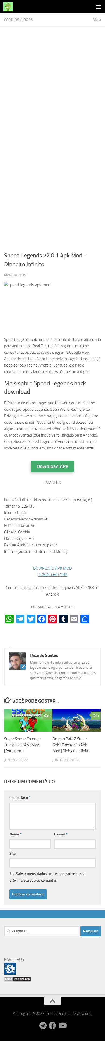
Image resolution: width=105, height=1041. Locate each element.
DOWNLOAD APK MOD (52, 568)
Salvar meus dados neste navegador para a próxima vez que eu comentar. (47, 877)
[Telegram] (43, 1025)
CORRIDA (11, 19)
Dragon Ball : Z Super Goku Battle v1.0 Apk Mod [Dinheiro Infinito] (71, 745)
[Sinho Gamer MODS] (10, 973)
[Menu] (98, 6)
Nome (15, 834)
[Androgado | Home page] (10, 6)
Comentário (19, 797)
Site (12, 853)
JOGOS (27, 19)
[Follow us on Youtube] (62, 1025)
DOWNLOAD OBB (52, 574)
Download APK (53, 466)
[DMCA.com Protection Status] (17, 980)
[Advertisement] (52, 85)
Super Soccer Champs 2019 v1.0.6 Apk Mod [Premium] (22, 745)
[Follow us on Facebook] (52, 1025)
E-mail (60, 834)
